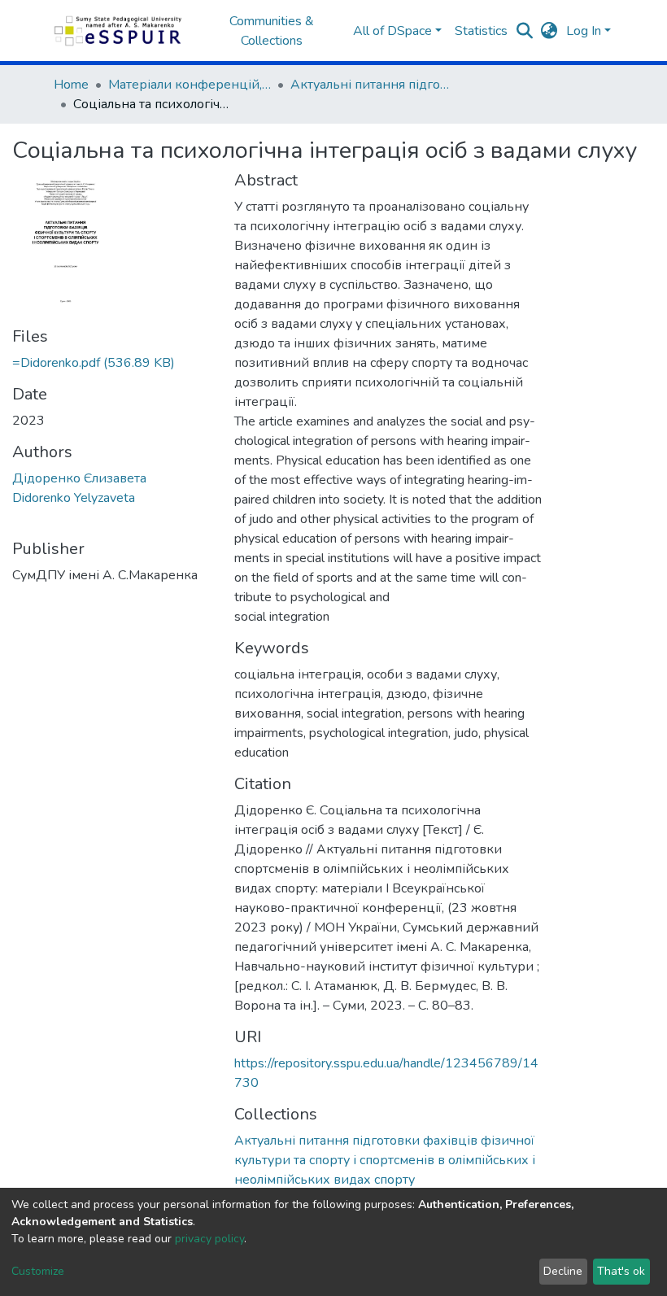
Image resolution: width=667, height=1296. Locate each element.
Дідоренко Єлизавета (79, 478)
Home (71, 85)
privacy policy (209, 1238)
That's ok (621, 1271)
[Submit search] (525, 30)
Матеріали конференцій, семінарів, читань (189, 85)
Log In (583, 31)
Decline (562, 1271)
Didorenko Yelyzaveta (73, 498)
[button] (549, 31)
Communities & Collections (271, 31)
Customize (37, 1271)
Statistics (481, 31)
